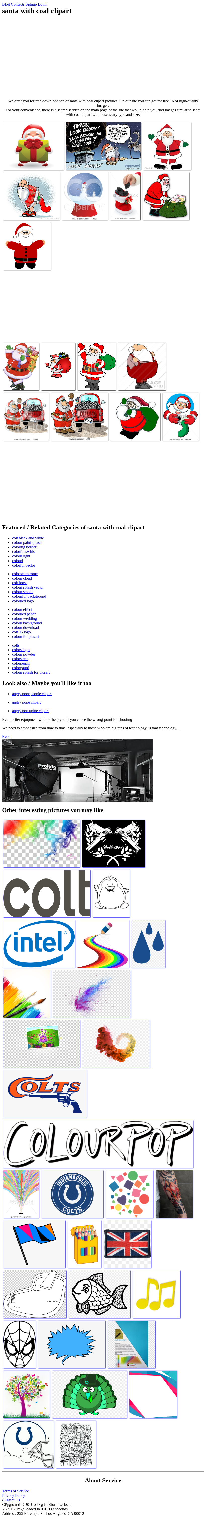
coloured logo (23, 601)
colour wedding (24, 618)
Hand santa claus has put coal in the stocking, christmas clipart (124, 207)
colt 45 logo (21, 632)
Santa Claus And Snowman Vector (29, 163)
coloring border (24, 547)
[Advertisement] (103, 57)
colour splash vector (28, 587)
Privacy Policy (13, 1495)
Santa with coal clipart (20, 213)
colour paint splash (27, 542)
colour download (25, 627)
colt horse (19, 583)
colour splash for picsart (31, 672)
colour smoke (22, 592)
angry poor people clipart (32, 694)
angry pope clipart (26, 702)
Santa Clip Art (15, 263)
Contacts (18, 4)
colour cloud (22, 578)
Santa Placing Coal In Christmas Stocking (179, 431)
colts (15, 645)
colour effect (22, 609)
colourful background (29, 596)
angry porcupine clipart (30, 711)
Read (6, 736)
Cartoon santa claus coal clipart (89, 163)
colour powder (23, 654)
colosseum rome (25, 574)
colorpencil (21, 663)
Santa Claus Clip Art (159, 163)
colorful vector (23, 565)
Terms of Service (15, 1491)
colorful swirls (23, 551)
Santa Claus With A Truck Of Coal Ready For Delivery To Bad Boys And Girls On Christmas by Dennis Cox (25, 427)
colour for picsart (25, 636)
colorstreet (20, 659)
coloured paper (24, 614)
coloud (17, 560)
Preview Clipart (74, 213)
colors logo (21, 650)
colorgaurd (20, 668)
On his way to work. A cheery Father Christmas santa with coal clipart (21, 377)
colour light (21, 556)
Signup (31, 4)
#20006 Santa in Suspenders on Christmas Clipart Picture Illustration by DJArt (141, 379)
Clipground (25, 1503)
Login (42, 4)
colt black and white (28, 538)
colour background (27, 623)
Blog (6, 4)
